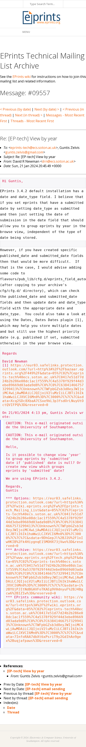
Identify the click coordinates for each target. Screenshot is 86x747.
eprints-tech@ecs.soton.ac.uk (33, 147)
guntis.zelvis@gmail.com (24, 152)
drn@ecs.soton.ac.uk (58, 161)
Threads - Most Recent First (32, 121)
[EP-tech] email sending (45, 689)
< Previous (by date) (15, 109)
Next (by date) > (46, 109)
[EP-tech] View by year (25, 671)
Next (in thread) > (28, 115)
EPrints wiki (22, 76)
